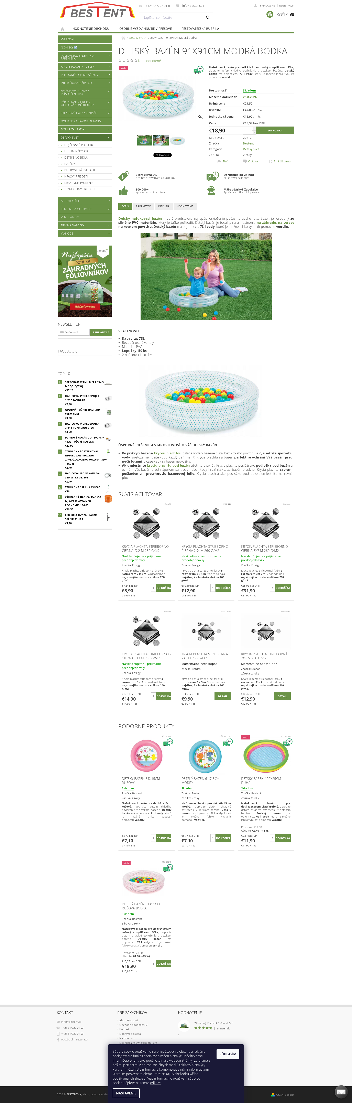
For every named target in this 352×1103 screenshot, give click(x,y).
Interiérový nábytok (76, 83)
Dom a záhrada (72, 129)
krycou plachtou (167, 453)
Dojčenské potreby (78, 145)
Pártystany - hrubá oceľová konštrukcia (77, 103)
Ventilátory (70, 217)
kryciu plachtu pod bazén (168, 465)
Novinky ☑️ (69, 47)
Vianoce (67, 233)
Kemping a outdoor (76, 209)
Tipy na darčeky (72, 225)
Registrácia (286, 5)
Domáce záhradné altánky (81, 121)
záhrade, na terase (278, 222)
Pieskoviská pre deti (79, 170)
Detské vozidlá (75, 157)
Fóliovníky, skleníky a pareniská (77, 57)
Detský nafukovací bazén (140, 218)
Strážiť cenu (282, 161)
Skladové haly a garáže (79, 113)
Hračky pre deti (76, 176)
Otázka (253, 161)
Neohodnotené (149, 60)
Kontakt (124, 1029)
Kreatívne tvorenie (79, 183)
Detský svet (70, 137)
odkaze (155, 1083)
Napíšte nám (127, 1038)
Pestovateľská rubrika (200, 28)
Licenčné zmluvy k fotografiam (138, 1043)
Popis (125, 206)
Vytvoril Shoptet (284, 1094)
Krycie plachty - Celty (77, 66)
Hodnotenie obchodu (91, 28)
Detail (223, 696)
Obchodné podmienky (133, 1025)
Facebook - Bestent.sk (74, 1039)
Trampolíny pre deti (79, 189)
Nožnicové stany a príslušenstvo (75, 92)
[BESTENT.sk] (97, 10)
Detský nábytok (76, 151)
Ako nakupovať (128, 1020)
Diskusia (164, 206)
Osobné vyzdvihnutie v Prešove (145, 28)
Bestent (248, 143)
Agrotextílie (70, 201)
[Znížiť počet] (254, 132)
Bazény (69, 164)
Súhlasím (228, 1054)
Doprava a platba (130, 1034)
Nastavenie (126, 1093)
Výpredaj (67, 39)
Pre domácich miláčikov (79, 75)
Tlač (225, 161)
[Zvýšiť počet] (254, 129)
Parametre (143, 206)
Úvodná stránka (63, 28)
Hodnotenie (185, 206)
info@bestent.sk (71, 1022)
